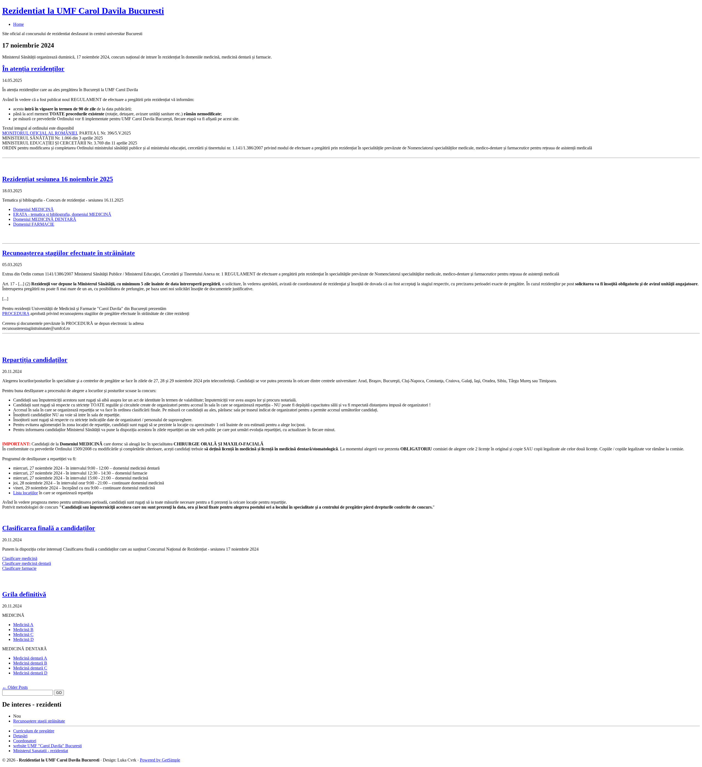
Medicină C (23, 634)
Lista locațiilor (25, 492)
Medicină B (23, 629)
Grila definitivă (24, 594)
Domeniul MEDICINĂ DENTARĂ (44, 219)
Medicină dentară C (30, 668)
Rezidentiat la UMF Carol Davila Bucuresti (83, 11)
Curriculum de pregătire (33, 731)
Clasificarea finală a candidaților (48, 528)
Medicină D (23, 639)
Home (18, 24)
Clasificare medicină (19, 558)
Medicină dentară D (30, 673)
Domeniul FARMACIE (33, 224)
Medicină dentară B (30, 663)
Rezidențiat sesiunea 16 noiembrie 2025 (57, 179)
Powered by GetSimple (160, 760)
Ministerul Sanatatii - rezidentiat (40, 750)
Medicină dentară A (30, 658)
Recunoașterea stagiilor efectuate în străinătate (68, 252)
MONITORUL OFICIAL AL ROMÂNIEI (39, 133)
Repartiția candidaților (34, 359)
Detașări (20, 735)
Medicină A (23, 624)
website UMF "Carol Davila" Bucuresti (47, 745)
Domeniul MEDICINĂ (33, 209)
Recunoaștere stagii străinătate (39, 721)
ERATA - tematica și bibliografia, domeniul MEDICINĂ (62, 214)
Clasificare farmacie (19, 568)
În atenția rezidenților (33, 68)
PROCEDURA (15, 313)
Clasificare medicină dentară (26, 563)
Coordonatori (24, 740)
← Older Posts (15, 687)
